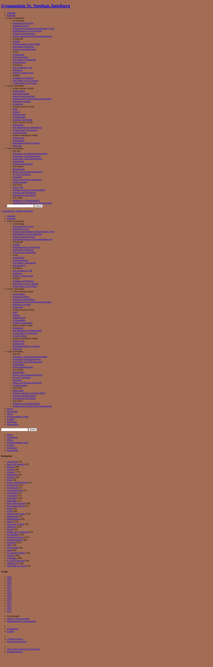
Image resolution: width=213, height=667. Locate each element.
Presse (10, 409)
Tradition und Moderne (23, 78)
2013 (9, 611)
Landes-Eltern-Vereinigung (25, 130)
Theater (10, 555)
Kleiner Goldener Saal (23, 73)
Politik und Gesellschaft (18, 532)
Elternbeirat (18, 125)
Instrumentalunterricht (23, 164)
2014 (9, 608)
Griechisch (12, 498)
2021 (9, 590)
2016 (9, 603)
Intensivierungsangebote (24, 96)
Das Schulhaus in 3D (22, 67)
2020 (9, 593)
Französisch (12, 487)
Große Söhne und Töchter (25, 83)
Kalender (11, 15)
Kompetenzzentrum (16, 506)
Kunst (9, 508)
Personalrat (18, 104)
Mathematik (12, 516)
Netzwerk (17, 145)
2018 (9, 598)
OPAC (10, 414)
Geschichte (12, 495)
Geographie (12, 493)
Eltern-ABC (18, 187)
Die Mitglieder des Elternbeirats (27, 127)
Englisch (11, 477)
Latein (10, 511)
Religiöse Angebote (22, 101)
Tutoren (16, 112)
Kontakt (10, 419)
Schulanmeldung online (18, 416)
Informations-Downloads (24, 195)
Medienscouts (19, 114)
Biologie (11, 467)
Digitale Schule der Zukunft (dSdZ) (29, 190)
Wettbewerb (12, 563)
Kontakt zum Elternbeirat (24, 192)
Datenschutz (12, 424)
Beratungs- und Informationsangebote (30, 153)
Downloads (12, 411)
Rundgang (17, 70)
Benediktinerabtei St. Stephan (26, 143)
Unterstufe (12, 558)
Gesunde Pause (20, 132)
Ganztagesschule (14, 490)
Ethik (9, 480)
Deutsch (10, 472)
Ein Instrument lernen (17, 641)
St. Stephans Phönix (16, 553)
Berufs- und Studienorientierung (27, 172)
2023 (9, 585)
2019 (9, 595)
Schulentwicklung (21, 93)
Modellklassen (13, 519)
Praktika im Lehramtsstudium (26, 200)
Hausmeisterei (19, 62)
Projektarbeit (13, 534)
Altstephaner (18, 140)
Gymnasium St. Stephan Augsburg (35, 5)
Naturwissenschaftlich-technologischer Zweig (33, 28)
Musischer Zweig (21, 26)
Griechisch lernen (15, 639)
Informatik (12, 500)
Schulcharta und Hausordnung (27, 156)
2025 (9, 580)
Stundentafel (18, 161)
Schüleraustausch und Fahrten (26, 44)
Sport (9, 550)
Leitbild (16, 41)
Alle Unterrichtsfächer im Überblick (23, 649)
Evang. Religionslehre (17, 482)
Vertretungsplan (20, 182)
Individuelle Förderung (23, 46)
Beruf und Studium (15, 464)
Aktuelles (11, 13)
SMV (15, 109)
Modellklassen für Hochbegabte (27, 31)
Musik (10, 521)
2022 (9, 588)
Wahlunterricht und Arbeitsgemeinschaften (32, 99)
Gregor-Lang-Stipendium (24, 49)
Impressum (12, 422)
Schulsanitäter (19, 117)
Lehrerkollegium (20, 57)
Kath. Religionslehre (16, 503)
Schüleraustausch (15, 540)
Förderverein (18, 138)
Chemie (10, 469)
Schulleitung (18, 54)
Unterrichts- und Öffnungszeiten (27, 159)
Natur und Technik (15, 524)
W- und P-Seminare (22, 174)
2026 (9, 577)
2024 (9, 582)
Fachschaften (19, 91)
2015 (9, 606)
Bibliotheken (18, 169)
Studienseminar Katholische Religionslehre (32, 203)
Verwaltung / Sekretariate (24, 59)
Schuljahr (11, 542)
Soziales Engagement (22, 119)
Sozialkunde (12, 547)
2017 (9, 601)
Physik (10, 529)
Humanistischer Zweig (23, 23)
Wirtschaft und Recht (16, 566)
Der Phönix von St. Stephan (25, 80)
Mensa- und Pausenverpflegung (27, 179)
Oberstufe (17, 177)
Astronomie (12, 461)
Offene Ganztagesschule (24, 33)
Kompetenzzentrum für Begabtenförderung (32, 36)
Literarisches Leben (16, 514)
